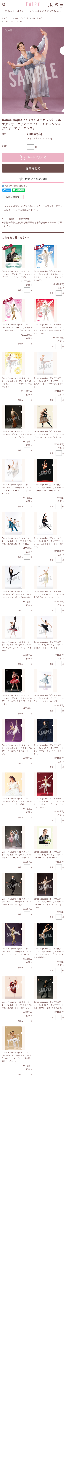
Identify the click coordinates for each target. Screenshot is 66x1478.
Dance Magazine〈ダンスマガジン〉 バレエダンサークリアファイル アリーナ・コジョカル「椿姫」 (49, 698)
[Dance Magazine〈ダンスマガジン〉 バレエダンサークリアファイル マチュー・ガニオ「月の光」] (13, 417)
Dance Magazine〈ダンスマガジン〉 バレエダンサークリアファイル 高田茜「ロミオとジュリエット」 (49, 594)
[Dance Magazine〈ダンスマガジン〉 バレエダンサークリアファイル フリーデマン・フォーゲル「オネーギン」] (45, 730)
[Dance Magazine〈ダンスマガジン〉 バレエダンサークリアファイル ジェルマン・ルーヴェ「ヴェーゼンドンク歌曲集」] (45, 934)
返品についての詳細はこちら (16, 186)
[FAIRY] (33, 5)
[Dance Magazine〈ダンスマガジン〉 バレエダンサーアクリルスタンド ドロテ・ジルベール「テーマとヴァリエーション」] (45, 310)
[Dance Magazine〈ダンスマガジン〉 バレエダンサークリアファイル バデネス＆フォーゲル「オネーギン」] (45, 417)
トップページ (7, 18)
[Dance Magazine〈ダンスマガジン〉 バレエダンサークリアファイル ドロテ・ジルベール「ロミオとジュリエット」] (13, 470)
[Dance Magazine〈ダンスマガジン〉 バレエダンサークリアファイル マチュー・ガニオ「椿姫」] (13, 884)
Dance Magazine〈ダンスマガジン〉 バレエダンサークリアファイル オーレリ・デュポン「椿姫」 (17, 801)
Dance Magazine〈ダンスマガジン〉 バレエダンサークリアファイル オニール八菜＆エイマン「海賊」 (17, 541)
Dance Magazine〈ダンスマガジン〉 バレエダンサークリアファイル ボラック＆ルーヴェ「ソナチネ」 (17, 855)
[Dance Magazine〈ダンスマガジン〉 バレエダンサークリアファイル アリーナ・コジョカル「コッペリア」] (13, 730)
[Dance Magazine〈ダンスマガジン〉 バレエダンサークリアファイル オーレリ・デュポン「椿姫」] (13, 784)
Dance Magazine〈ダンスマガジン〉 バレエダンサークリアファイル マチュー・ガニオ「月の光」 (17, 434)
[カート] (56, 7)
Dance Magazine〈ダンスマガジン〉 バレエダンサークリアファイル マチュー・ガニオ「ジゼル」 (49, 855)
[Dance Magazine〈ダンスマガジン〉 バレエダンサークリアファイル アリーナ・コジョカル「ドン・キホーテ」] (13, 681)
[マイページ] (50, 7)
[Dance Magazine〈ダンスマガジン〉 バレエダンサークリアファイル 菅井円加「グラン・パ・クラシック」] (45, 627)
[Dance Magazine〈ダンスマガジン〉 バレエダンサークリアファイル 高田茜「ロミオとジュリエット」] (45, 577)
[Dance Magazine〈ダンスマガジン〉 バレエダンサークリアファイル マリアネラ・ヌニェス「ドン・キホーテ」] (13, 627)
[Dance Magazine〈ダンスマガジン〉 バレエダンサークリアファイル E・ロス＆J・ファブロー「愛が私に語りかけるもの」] (13, 1038)
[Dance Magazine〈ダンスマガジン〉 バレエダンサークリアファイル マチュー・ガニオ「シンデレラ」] (13, 934)
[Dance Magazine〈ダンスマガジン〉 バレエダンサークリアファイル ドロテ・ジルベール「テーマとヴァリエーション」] (45, 784)
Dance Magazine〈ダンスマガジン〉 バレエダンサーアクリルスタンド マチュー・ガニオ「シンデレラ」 (17, 327)
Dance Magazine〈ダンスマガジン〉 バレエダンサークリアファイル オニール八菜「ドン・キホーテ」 (17, 1005)
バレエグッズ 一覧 (22, 18)
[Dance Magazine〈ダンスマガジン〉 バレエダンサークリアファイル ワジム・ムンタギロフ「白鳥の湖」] (13, 577)
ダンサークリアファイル (13, 21)
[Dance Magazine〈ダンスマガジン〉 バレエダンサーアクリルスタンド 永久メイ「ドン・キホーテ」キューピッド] (13, 363)
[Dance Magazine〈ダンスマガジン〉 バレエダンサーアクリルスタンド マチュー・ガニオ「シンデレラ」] (13, 310)
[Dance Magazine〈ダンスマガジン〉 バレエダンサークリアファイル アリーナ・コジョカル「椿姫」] (45, 681)
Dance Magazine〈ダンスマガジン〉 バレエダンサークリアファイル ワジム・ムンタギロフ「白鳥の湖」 (17, 594)
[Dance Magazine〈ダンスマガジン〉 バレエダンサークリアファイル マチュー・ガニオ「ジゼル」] (45, 837)
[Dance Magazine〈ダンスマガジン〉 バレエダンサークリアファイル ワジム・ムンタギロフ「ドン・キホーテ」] (45, 523)
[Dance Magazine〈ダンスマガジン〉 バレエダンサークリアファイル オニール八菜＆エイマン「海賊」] (13, 523)
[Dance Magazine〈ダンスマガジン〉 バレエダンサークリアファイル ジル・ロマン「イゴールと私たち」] (45, 987)
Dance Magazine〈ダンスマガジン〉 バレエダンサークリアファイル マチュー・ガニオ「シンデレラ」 (17, 951)
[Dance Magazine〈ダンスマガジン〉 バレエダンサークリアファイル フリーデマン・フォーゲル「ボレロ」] (45, 470)
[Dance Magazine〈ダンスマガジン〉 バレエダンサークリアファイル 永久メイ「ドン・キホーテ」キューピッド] (45, 363)
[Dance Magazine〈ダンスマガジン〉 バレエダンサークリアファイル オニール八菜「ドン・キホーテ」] (13, 987)
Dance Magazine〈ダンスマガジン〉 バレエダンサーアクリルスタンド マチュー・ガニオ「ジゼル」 (17, 274)
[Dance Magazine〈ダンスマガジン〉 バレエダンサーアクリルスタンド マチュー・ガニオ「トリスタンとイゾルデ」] (45, 257)
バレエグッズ (37, 18)
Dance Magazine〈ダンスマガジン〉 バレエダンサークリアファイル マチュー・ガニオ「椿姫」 (17, 902)
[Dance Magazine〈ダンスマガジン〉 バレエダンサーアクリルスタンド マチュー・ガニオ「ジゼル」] (13, 257)
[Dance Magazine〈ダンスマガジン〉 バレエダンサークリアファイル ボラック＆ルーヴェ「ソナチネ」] (13, 837)
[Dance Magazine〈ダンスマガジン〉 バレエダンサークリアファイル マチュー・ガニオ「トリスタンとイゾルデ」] (45, 884)
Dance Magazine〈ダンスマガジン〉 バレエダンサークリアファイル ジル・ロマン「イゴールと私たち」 (49, 1005)
